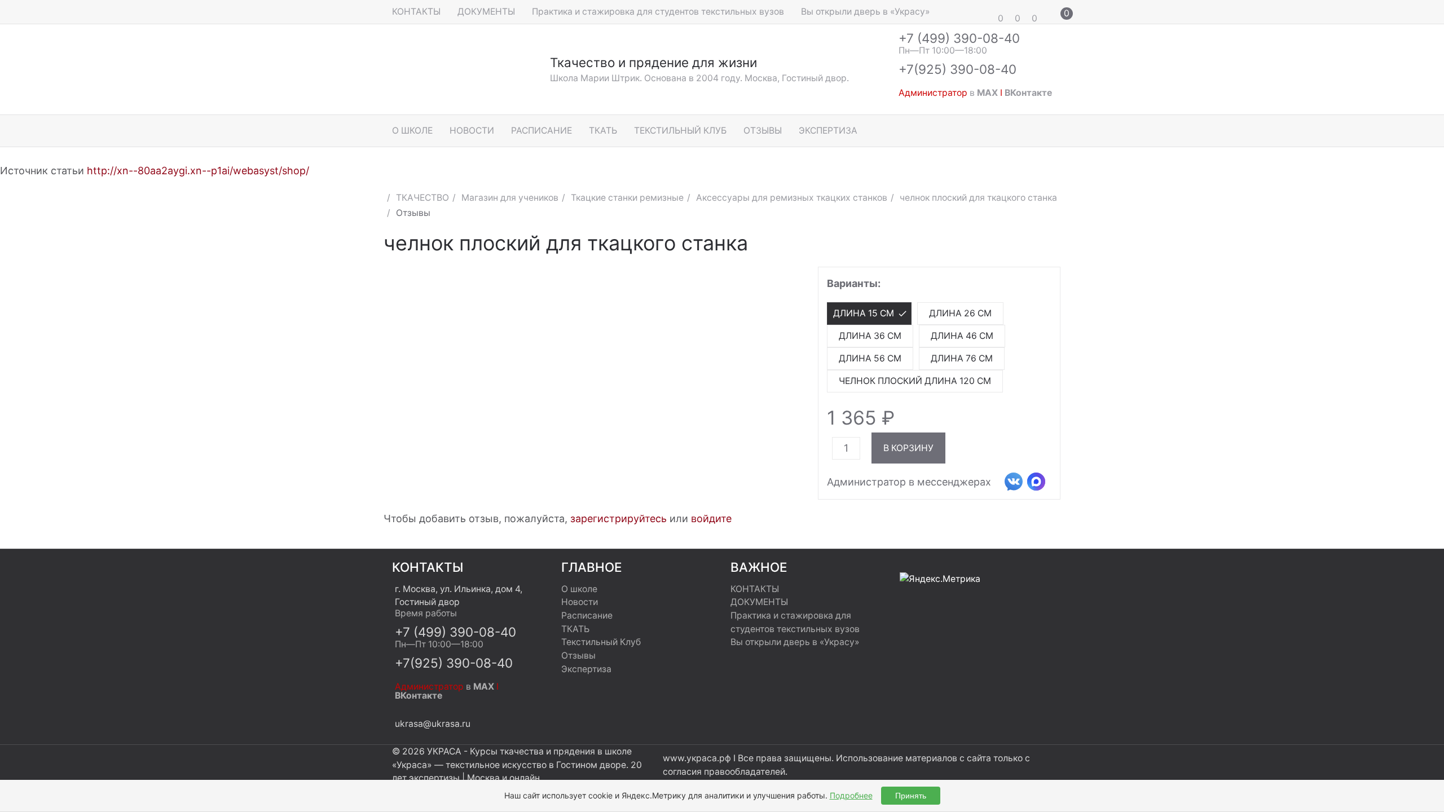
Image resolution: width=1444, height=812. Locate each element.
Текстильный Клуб (680, 130)
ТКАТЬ (603, 130)
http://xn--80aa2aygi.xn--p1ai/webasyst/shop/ (198, 170)
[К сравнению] (1030, 247)
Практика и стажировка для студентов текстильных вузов (658, 11)
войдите (711, 518)
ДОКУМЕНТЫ (486, 11)
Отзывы (762, 130)
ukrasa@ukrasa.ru (432, 723)
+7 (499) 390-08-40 (959, 38)
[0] (984, 12)
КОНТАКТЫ (416, 11)
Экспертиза (828, 130)
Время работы (426, 613)
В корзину (908, 448)
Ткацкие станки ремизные (627, 197)
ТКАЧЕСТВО (422, 197)
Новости (472, 130)
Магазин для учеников (509, 197)
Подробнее (851, 795)
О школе (412, 130)
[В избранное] (1050, 247)
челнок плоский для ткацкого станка (978, 197)
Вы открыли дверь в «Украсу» (865, 11)
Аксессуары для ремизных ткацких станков (791, 197)
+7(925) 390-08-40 (957, 69)
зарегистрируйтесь (618, 518)
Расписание (541, 130)
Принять (910, 795)
